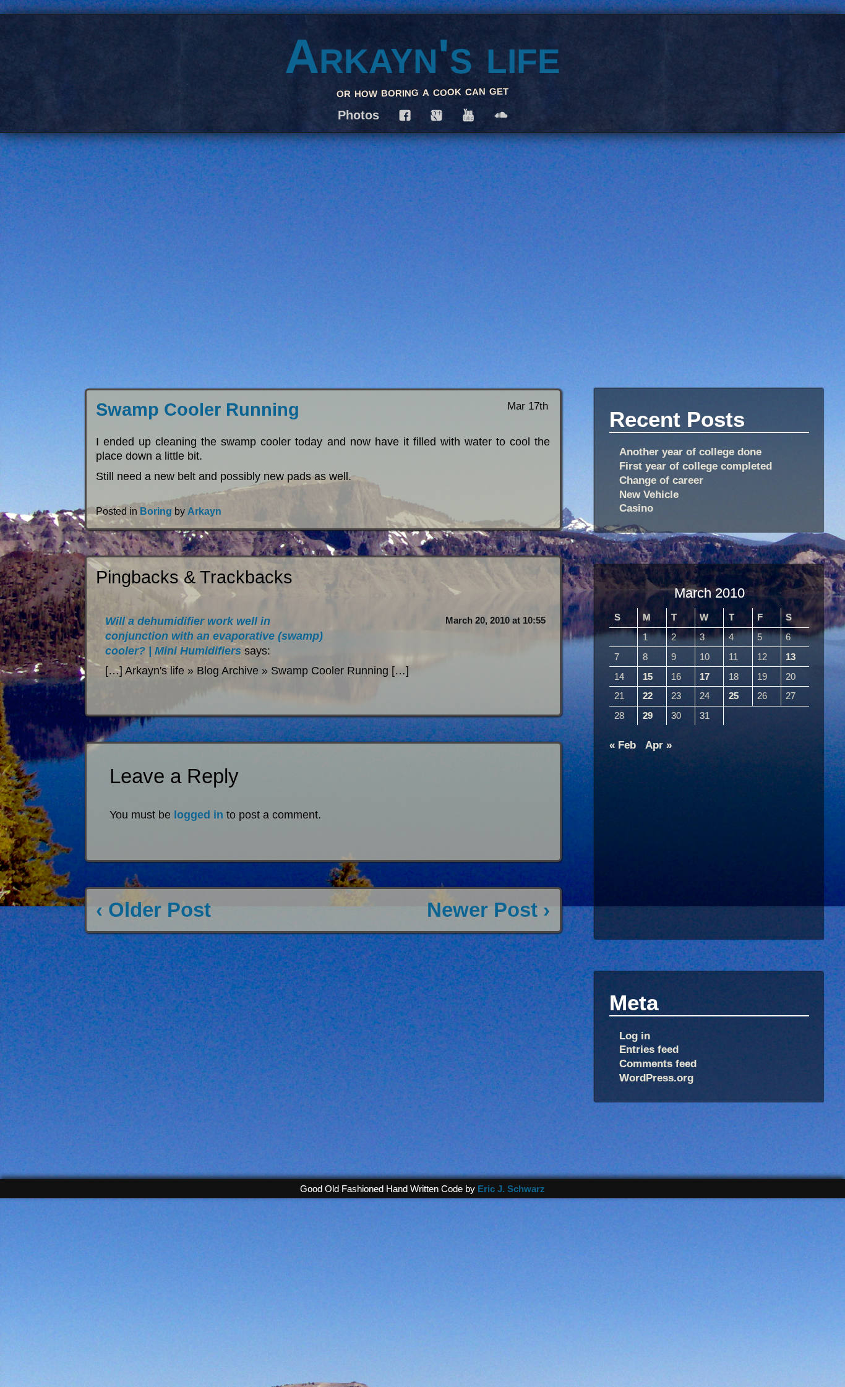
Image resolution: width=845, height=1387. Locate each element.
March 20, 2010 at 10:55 (495, 620)
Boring (156, 511)
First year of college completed (695, 466)
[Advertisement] (709, 841)
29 (648, 716)
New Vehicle (649, 494)
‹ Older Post (153, 909)
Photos (358, 115)
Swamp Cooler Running (197, 409)
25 (734, 696)
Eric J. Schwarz (511, 1189)
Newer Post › (488, 909)
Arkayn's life (422, 56)
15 (648, 677)
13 (791, 657)
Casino (636, 508)
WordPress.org (656, 1077)
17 (705, 677)
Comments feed (658, 1063)
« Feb (622, 745)
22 (648, 696)
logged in (198, 815)
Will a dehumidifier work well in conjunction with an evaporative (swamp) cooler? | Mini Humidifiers (214, 635)
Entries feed (649, 1049)
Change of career (661, 480)
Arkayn (204, 511)
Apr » (658, 745)
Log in (634, 1035)
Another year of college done (690, 451)
